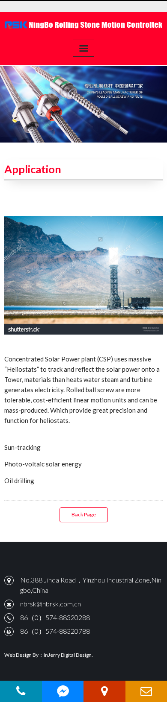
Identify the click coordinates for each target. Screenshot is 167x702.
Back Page (84, 514)
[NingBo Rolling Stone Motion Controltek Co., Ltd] (83, 24)
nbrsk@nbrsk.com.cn (50, 604)
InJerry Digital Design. (68, 655)
